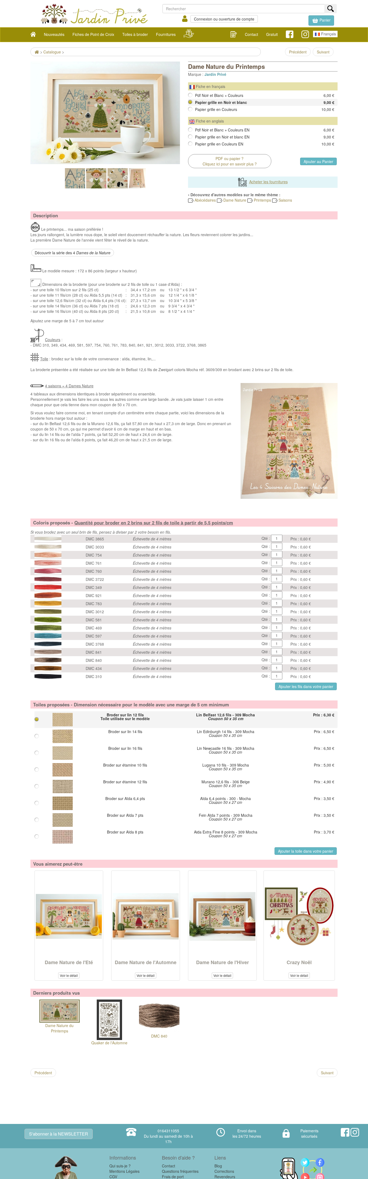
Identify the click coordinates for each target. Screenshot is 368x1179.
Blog (218, 1165)
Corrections (224, 1171)
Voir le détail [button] (69, 975)
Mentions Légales (124, 1171)
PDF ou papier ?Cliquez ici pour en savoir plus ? (230, 161)
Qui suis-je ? (120, 1165)
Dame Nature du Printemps (59, 1028)
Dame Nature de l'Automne (145, 962)
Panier (324, 20)
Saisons (284, 200)
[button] (321, 20)
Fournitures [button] (166, 34)
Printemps (262, 200)
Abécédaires (204, 200)
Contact (251, 34)
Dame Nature (234, 200)
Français (328, 33)
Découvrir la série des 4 (72, 252)
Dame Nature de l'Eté (69, 962)
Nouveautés (54, 34)
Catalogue (52, 52)
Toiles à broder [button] (135, 34)
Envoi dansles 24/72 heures (246, 1133)
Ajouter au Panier (318, 161)
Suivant (323, 52)
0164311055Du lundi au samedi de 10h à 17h (168, 1136)
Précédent (298, 52)
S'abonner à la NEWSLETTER (58, 1134)
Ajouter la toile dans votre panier (305, 851)
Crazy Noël (299, 962)
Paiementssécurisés (309, 1133)
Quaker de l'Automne (109, 1042)
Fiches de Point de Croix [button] (93, 34)
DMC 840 (159, 1036)
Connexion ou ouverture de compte (224, 19)
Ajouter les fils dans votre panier (306, 686)
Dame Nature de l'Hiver (222, 962)
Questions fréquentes (180, 1171)
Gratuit (272, 34)
